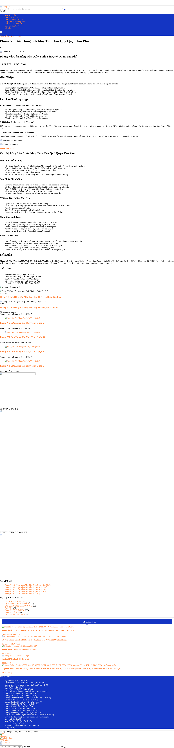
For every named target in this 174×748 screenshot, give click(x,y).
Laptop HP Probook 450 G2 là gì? (15, 659)
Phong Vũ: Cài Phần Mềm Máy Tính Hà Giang (22, 594)
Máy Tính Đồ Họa (12, 719)
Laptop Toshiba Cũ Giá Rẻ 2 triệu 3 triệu (20, 710)
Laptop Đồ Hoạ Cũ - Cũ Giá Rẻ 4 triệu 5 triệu (22, 702)
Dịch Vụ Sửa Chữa (12, 26)
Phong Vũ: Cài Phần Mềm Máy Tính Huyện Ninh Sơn (25, 591)
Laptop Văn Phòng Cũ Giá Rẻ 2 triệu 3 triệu (21, 713)
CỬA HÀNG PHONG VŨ (10, 37)
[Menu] (1, 32)
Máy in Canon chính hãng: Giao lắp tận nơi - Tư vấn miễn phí (28, 715)
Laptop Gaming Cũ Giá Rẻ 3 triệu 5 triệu (20, 704)
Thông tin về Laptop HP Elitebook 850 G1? (19, 649)
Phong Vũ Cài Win (12, 612)
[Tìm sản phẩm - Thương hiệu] (64, 9)
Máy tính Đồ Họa (13, 24)
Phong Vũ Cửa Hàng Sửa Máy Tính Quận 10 (22, 337)
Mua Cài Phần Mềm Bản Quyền (17, 721)
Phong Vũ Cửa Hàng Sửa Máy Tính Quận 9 (22, 365)
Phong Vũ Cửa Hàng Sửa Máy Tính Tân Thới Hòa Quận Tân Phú (30, 297)
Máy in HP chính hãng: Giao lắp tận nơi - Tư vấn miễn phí (27, 717)
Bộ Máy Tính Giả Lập (13, 687)
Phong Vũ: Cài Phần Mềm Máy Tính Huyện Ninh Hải (25, 589)
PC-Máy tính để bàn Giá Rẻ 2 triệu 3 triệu (20, 725)
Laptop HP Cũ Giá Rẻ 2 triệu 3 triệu (18, 706)
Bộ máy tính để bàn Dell (14, 681)
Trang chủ (8, 727)
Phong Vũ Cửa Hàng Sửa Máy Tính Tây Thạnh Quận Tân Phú (29, 307)
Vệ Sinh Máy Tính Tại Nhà (15, 614)
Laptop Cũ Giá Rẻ (14, 19)
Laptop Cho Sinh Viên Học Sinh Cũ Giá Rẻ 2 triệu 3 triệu (26, 698)
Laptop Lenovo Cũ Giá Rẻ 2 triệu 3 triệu (20, 708)
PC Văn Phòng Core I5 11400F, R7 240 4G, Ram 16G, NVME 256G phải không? (34, 640)
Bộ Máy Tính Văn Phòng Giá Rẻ (17, 689)
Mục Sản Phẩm (10, 15)
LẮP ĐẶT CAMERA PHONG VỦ (18, 606)
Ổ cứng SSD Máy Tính (13, 723)
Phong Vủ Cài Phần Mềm (14, 610)
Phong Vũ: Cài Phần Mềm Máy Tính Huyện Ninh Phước (26, 587)
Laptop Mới (11, 17)
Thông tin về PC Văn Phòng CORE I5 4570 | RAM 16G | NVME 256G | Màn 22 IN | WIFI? (39, 630)
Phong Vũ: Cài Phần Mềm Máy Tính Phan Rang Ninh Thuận (28, 585)
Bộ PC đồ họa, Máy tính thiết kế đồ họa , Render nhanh (26, 691)
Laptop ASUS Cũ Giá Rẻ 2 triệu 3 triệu (19, 696)
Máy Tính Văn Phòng (15, 22)
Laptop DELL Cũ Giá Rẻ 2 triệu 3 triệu (19, 700)
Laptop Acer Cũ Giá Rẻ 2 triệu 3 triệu (19, 693)
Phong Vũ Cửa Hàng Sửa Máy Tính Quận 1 (22, 351)
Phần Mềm (9, 608)
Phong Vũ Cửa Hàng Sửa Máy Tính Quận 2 (22, 322)
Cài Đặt (8, 28)
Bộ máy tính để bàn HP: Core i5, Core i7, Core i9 (23, 683)
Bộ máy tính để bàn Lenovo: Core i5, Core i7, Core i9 (25, 685)
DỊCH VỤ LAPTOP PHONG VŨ (18, 604)
